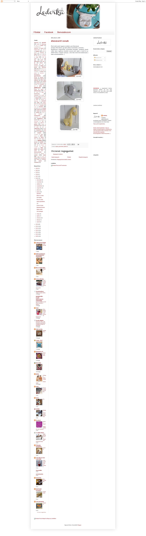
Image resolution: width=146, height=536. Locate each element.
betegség (42, 52)
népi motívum (38, 114)
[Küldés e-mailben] (68, 144)
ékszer (41, 62)
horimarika (38, 477)
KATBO (37, 409)
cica (37, 57)
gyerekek (42, 73)
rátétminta (37, 128)
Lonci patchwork (40, 501)
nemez (43, 112)
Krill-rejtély (39, 197)
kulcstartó (44, 101)
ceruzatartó (44, 55)
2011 (37, 232)
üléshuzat (36, 153)
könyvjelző (44, 98)
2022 (37, 168)
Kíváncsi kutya (40, 205)
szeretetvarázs (39, 474)
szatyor (39, 132)
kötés (37, 99)
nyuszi (35, 119)
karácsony (37, 93)
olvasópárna (42, 119)
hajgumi (42, 78)
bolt (43, 54)
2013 (37, 228)
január (38, 221)
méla (40, 108)
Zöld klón (39, 193)
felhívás (44, 67)
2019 (37, 172)
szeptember (39, 186)
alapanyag (44, 44)
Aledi (37, 308)
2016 (37, 178)
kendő (42, 95)
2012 (37, 230)
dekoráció (36, 61)
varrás (36, 155)
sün (45, 131)
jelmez (42, 89)
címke (35, 58)
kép (35, 96)
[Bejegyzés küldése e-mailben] (78, 144)
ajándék (44, 42)
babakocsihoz (37, 49)
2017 (37, 176)
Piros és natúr (40, 199)
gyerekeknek (37, 74)
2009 (37, 236)
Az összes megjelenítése (41, 512)
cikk (43, 57)
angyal (41, 45)
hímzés (38, 81)
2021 (37, 170)
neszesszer (37, 115)
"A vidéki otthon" (40, 432)
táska (40, 140)
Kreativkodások (40, 291)
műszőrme (44, 111)
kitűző (37, 98)
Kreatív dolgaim (40, 320)
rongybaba (38, 130)
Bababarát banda (60, 41)
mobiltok (44, 109)
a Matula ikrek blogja (41, 242)
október (39, 184)
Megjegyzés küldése (58, 154)
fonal (43, 70)
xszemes (44, 159)
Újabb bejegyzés (55, 157)
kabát (45, 90)
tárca (35, 138)
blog (35, 54)
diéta (43, 61)
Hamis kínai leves (44, 354)
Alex (44, 257)
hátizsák (36, 80)
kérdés (39, 96)
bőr (34, 55)
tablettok (36, 137)
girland (42, 71)
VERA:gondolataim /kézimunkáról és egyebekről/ (40, 255)
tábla (41, 136)
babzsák (44, 49)
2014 (37, 226)
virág (35, 158)
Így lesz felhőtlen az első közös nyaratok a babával (41, 303)
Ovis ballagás (40, 211)
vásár (44, 155)
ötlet (43, 121)
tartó (35, 140)
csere (41, 60)
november (39, 182)
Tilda (35, 143)
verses (38, 156)
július (38, 190)
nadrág (37, 112)
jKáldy (37, 374)
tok (37, 144)
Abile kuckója (39, 329)
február (38, 219)
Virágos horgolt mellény (40, 292)
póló (43, 127)
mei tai (35, 108)
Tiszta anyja (43, 143)
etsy (43, 64)
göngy (35, 73)
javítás (35, 89)
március (39, 217)
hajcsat (41, 77)
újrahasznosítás (37, 152)
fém (37, 68)
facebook (36, 65)
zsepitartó (36, 162)
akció (38, 44)
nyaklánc (44, 117)
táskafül (35, 142)
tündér (35, 150)
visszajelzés (43, 158)
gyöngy (35, 77)
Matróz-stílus (39, 209)
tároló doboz (41, 138)
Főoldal (37, 32)
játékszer (66, 146)
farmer (35, 67)
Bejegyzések (98, 57)
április (38, 215)
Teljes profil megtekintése (99, 123)
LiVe (37, 105)
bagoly (56, 146)
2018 (37, 174)
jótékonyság (37, 90)
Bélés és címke (40, 195)
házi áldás (43, 80)
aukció (42, 48)
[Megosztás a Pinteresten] (74, 144)
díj (34, 62)
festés (35, 70)
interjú (43, 83)
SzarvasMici (39, 470)
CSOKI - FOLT (39, 340)
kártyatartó (36, 95)
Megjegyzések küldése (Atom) (64, 159)
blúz (40, 54)
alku (37, 45)
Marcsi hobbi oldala (40, 267)
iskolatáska (42, 84)
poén (37, 127)
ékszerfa (36, 64)
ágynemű (36, 42)
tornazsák (36, 146)
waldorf (38, 159)
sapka (40, 131)
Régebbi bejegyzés (83, 157)
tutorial (42, 149)
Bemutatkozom (64, 32)
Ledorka (105, 115)
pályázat (42, 122)
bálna (43, 51)
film (39, 70)
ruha (45, 130)
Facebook (48, 32)
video (43, 156)
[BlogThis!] (69, 144)
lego (39, 103)
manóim (41, 106)
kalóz (42, 92)
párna (35, 124)
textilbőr (41, 142)
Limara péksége (40, 279)
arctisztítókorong (37, 46)
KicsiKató (38, 420)
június (38, 191)
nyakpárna (40, 118)
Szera (37, 397)
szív (42, 134)
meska (44, 108)
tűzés (42, 150)
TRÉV (41, 147)
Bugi (39, 55)
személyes (36, 134)
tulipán (35, 149)
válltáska (42, 153)
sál (36, 131)
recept (44, 128)
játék (40, 86)
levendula (44, 103)
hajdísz (35, 78)
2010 (37, 234)
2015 (37, 224)
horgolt (44, 81)
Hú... (44, 399)
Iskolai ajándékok (41, 201)
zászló (40, 160)
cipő (40, 58)
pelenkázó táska (38, 125)
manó (35, 106)
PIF (45, 125)
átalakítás (36, 48)
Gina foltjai (38, 363)
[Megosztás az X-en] (71, 144)
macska (42, 105)
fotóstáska (36, 71)
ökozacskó (36, 121)
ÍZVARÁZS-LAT (39, 351)
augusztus (39, 187)
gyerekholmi (61, 146)
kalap (37, 92)
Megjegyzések (98, 60)
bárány (35, 52)
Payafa (42, 124)
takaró (42, 137)
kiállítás (44, 96)
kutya (38, 102)
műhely (37, 111)
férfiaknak (43, 68)
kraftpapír (42, 99)
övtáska (35, 122)
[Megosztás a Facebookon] (72, 144)
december (39, 180)
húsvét (37, 83)
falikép (41, 65)
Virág (37, 386)
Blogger (79, 525)
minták (38, 109)
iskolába (35, 84)
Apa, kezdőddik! (44, 480)
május (38, 213)
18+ (37, 203)
